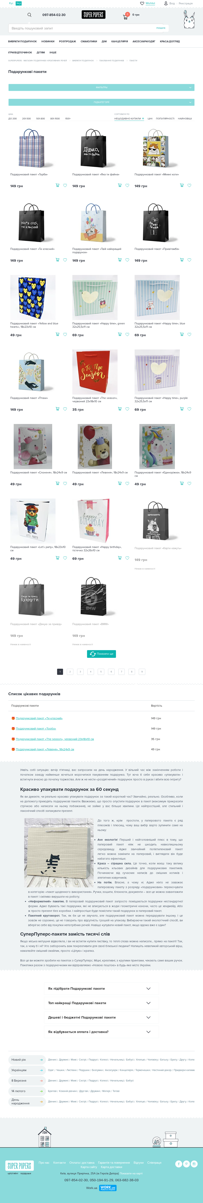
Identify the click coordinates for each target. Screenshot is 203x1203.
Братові (52, 1091)
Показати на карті (131, 1173)
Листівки (71, 1070)
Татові (116, 1091)
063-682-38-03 (127, 1180)
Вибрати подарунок (22, 41)
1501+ (68, 118)
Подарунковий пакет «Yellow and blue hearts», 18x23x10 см (34, 325)
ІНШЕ (53, 52)
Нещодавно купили (127, 118)
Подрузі (93, 1059)
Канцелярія (126, 1070)
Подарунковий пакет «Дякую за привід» (36, 624)
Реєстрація (186, 3)
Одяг (51, 1070)
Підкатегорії (101, 102)
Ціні (150, 118)
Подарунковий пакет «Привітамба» (157, 249)
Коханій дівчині (68, 1091)
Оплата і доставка (81, 1162)
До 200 (12, 118)
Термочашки (142, 1070)
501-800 (40, 118)
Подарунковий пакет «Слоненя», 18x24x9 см (38, 472)
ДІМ (104, 41)
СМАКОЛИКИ (89, 41)
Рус (11, 3)
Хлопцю (140, 1059)
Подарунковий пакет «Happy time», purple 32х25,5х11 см (161, 400)
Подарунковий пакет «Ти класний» (32, 249)
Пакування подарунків (111, 60)
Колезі (104, 1059)
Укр (18, 3)
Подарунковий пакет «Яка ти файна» (95, 174)
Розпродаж (67, 41)
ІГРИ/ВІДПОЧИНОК (20, 52)
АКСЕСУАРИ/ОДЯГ (144, 41)
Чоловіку (152, 1059)
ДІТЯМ (41, 52)
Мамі (74, 1059)
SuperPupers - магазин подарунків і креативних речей (37, 60)
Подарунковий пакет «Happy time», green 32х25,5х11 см (98, 325)
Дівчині (52, 1059)
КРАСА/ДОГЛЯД (170, 41)
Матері (106, 1091)
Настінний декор (161, 1070)
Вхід (172, 3)
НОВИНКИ (47, 41)
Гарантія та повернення (114, 1162)
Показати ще (104, 653)
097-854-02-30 (76, 1180)
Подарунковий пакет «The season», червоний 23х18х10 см (94, 400)
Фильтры (101, 87)
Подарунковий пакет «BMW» (90, 624)
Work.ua (91, 1188)
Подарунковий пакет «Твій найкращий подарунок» (96, 250)
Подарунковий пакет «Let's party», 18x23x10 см (38, 549)
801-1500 (55, 118)
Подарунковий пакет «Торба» (29, 174)
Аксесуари (111, 1070)
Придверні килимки (185, 1070)
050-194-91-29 (101, 1180)
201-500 (26, 118)
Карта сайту (89, 1167)
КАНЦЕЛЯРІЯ (119, 41)
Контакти (59, 1162)
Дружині (63, 1059)
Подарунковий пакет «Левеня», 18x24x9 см (100, 472)
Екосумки (97, 1070)
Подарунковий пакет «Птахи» (29, 398)
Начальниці (117, 1059)
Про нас (44, 1162)
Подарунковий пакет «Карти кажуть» (158, 548)
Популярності (165, 118)
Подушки (84, 1070)
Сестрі (82, 1059)
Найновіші (185, 118)
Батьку (164, 1059)
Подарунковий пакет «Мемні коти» (157, 174)
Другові (83, 1091)
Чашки (60, 1070)
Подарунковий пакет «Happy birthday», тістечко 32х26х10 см (97, 549)
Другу (182, 1059)
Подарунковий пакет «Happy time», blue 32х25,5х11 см (160, 325)
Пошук (161, 28)
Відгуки (139, 1162)
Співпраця (154, 1162)
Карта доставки (111, 1167)
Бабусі (130, 1059)
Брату (173, 1059)
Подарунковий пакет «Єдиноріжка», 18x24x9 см (163, 474)
